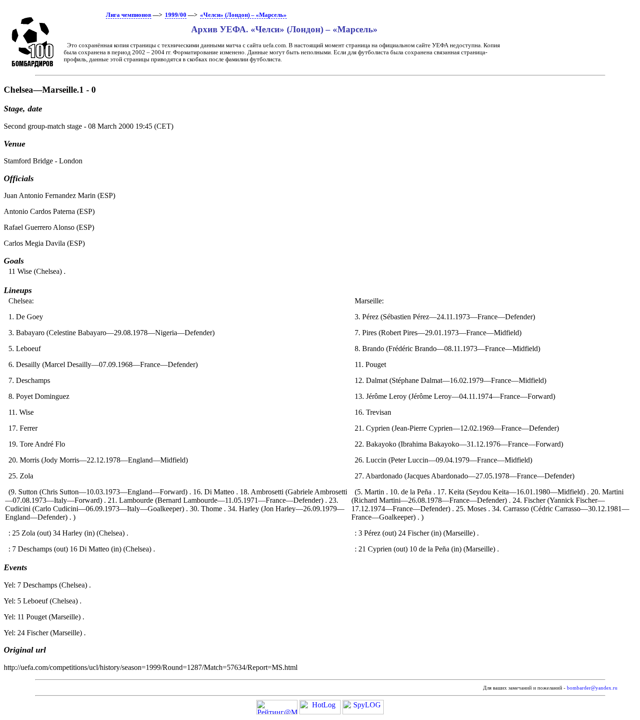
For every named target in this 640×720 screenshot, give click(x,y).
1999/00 (175, 15)
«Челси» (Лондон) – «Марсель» (243, 15)
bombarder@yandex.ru (592, 688)
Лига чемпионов (128, 15)
